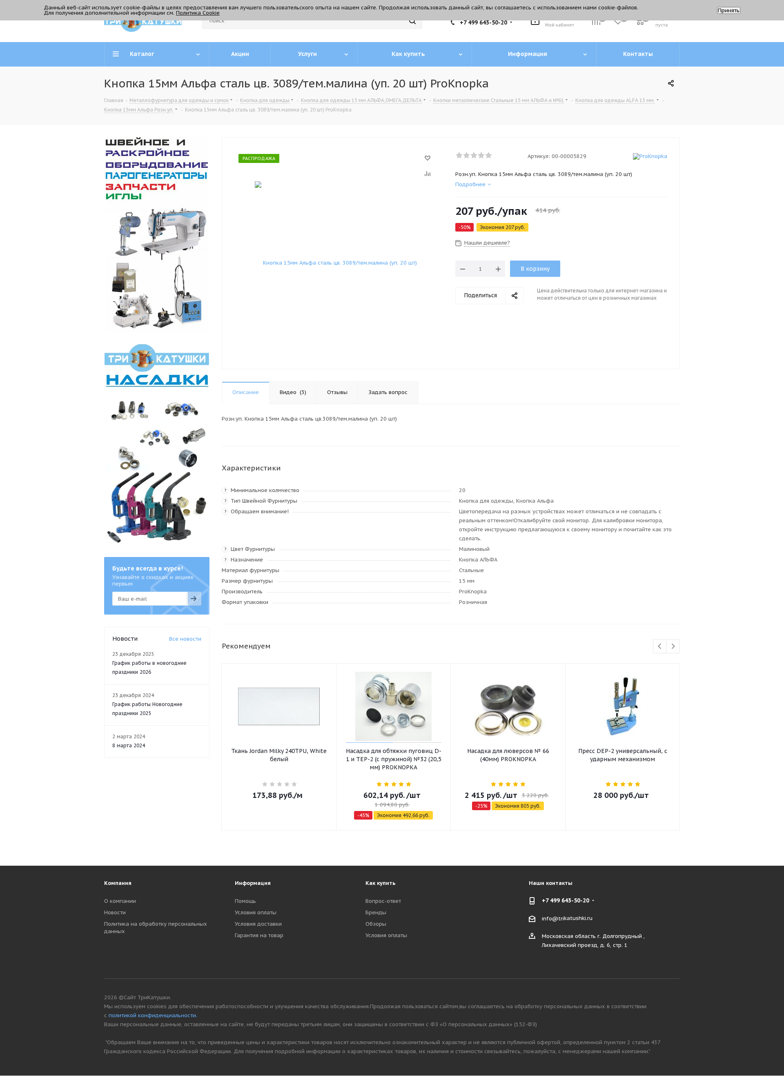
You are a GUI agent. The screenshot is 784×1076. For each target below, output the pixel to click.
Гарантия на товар (259, 935)
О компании (120, 901)
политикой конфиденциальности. (153, 1015)
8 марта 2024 (128, 745)
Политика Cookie (198, 12)
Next (673, 646)
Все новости (185, 638)
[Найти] (412, 21)
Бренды (375, 912)
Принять (728, 10)
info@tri (553, 918)
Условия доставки (258, 923)
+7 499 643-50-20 (483, 22)
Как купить (380, 883)
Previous (660, 646)
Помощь (245, 901)
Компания (117, 883)
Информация (253, 883)
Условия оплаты (255, 912)
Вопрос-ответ (383, 901)
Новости (115, 912)
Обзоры (375, 923)
